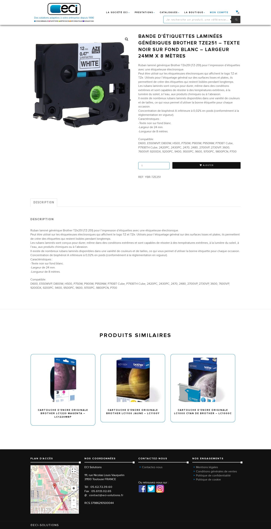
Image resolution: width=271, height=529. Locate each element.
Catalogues (169, 12)
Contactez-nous (152, 467)
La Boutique (193, 12)
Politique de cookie (208, 479)
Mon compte (219, 12)
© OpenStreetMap (71, 512)
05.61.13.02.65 (101, 491)
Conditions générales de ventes (216, 471)
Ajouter (208, 165)
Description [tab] (43, 202)
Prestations (144, 12)
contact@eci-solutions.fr (106, 495)
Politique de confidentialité (213, 475)
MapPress (59, 512)
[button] (126, 39)
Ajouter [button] (64, 355)
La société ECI (117, 12)
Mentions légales (207, 467)
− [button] (73, 505)
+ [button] (73, 499)
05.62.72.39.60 (101, 487)
